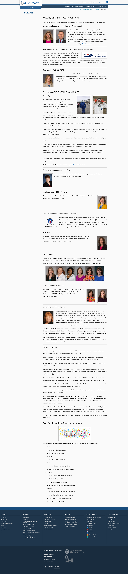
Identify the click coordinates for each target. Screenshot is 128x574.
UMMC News (90, 521)
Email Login (4, 519)
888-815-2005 (57, 568)
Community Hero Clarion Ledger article (74, 165)
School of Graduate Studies (29, 530)
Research (79, 2)
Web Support (111, 529)
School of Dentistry (27, 528)
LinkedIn (90, 533)
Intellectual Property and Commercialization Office (71, 522)
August (97, 9)
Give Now (3, 521)
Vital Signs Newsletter (85, 9)
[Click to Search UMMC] (107, 2)
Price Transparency (48, 527)
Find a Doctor (47, 523)
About (84, 2)
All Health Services (48, 517)
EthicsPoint (110, 519)
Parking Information (6, 529)
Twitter (90, 527)
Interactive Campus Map (7, 523)
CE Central (3, 517)
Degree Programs (69, 6)
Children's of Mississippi (49, 519)
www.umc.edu (47, 562)
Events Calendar (90, 519)
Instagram (90, 531)
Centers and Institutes (70, 517)
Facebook (90, 525)
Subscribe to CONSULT (92, 523)
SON (77, 9)
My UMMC (3, 527)
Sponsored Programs (70, 526)
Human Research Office (70, 519)
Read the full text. (87, 44)
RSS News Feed (92, 535)
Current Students (79, 6)
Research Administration (71, 524)
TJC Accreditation (112, 527)
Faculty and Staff (102, 6)
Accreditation (26, 517)
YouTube (90, 529)
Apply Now (25, 519)
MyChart (94, 2)
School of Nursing (27, 536)
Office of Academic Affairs (29, 524)
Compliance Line (111, 517)
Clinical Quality (47, 521)
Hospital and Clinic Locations (50, 525)
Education (64, 2)
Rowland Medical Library (28, 526)
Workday (3, 533)
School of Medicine (27, 534)
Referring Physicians (48, 529)
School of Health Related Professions (31, 532)
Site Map (3, 531)
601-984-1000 (56, 566)
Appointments (101, 2)
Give (90, 2)
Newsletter (30, 7)
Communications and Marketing (94, 517)
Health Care (71, 2)
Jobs (2, 525)
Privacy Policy (111, 525)
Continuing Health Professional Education (30, 522)
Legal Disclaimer (111, 521)
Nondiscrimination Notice (114, 523)
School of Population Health (29, 537)
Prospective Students (90, 6)
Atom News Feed (92, 537)
